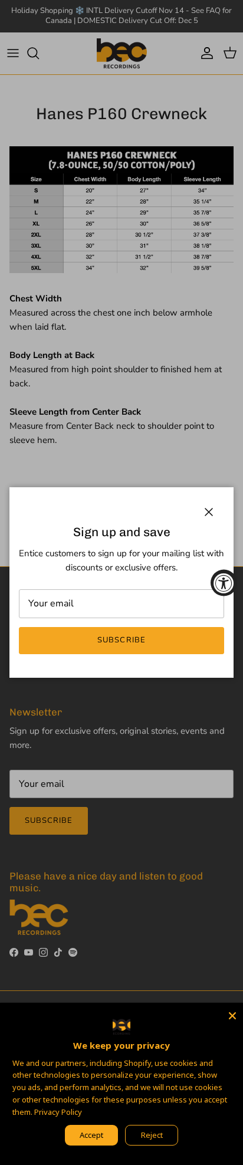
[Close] (232, 1013)
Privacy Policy (58, 1112)
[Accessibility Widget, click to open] (224, 582)
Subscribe (121, 640)
